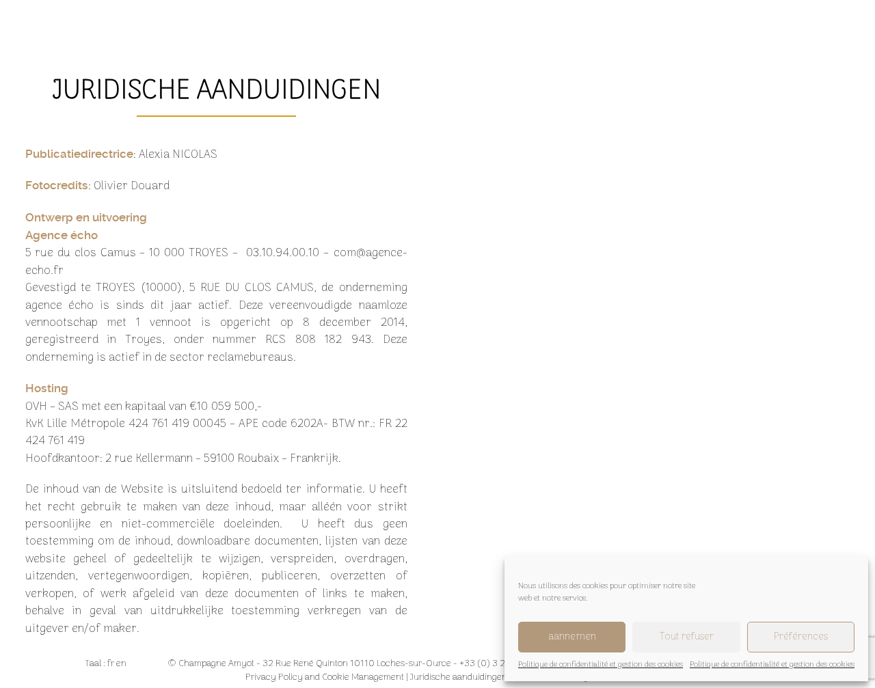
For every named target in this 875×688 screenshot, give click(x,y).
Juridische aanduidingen (458, 677)
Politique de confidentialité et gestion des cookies (600, 665)
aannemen (572, 637)
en (121, 664)
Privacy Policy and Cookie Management (324, 677)
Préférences (801, 637)
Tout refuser (687, 637)
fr (110, 664)
